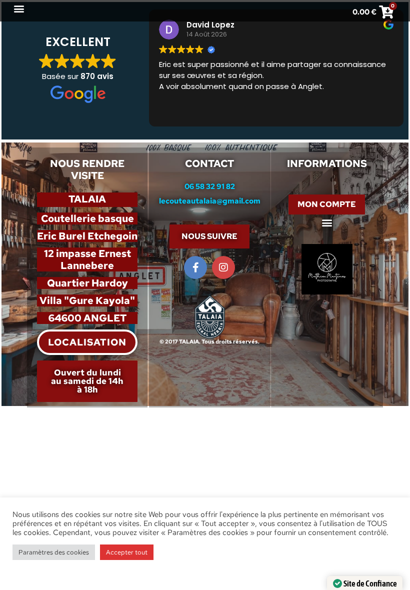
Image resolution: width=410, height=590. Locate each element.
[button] (18, 8)
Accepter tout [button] (127, 552)
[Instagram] (223, 267)
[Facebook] (195, 267)
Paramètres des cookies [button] (53, 552)
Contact (209, 163)
